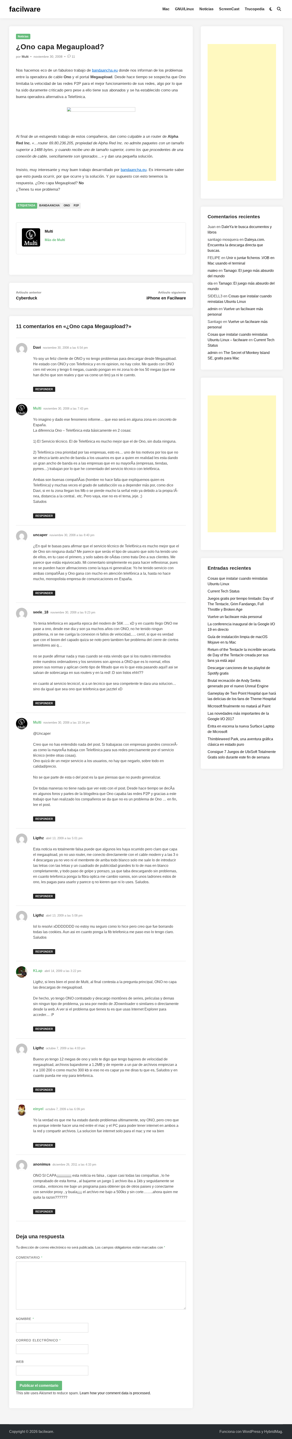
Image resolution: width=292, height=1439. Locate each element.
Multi (25, 56)
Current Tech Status (224, 591)
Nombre (25, 1319)
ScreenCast (229, 9)
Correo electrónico (38, 1340)
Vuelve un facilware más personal (235, 617)
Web (20, 1362)
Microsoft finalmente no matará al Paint (239, 706)
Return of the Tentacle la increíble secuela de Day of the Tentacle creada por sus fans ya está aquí (241, 655)
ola (210, 283)
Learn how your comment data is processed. (115, 1393)
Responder (44, 389)
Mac (165, 9)
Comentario (29, 1257)
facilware (25, 9)
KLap (37, 971)
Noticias (206, 9)
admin (213, 309)
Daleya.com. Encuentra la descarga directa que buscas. (236, 245)
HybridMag (273, 1432)
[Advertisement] (242, 112)
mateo (213, 271)
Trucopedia (254, 9)
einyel (38, 1109)
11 (73, 56)
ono (67, 205)
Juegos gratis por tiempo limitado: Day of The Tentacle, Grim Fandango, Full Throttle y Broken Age (240, 604)
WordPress (251, 1432)
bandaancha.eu (105, 70)
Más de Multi (55, 240)
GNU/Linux (184, 9)
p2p (76, 205)
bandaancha (49, 205)
